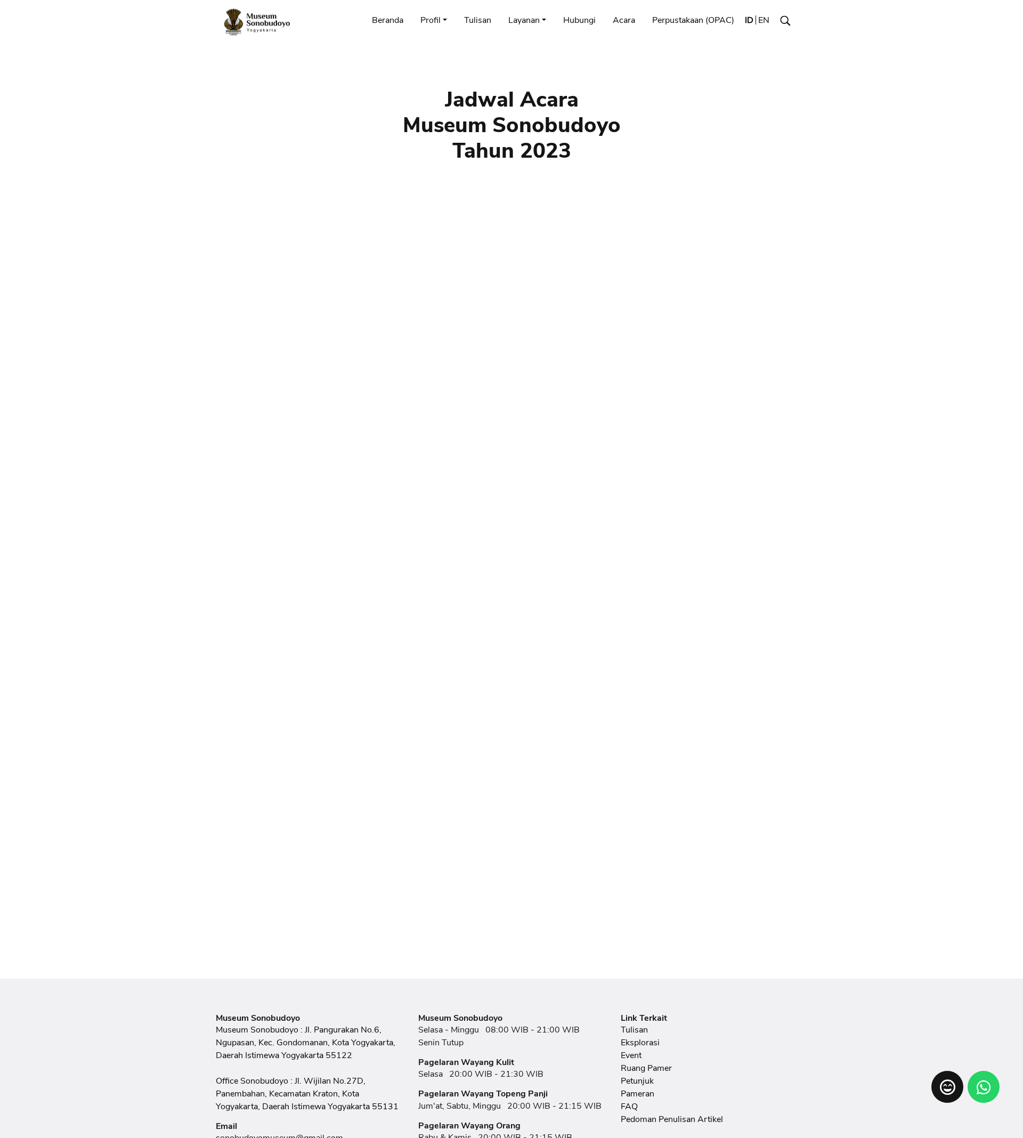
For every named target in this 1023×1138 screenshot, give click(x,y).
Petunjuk (637, 1081)
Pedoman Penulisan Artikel (672, 1119)
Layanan (524, 20)
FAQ (629, 1106)
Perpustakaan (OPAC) (693, 20)
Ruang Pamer (646, 1068)
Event (631, 1055)
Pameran (637, 1094)
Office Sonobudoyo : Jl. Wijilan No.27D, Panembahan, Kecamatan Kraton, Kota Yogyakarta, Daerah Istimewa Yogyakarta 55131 (307, 1093)
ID (749, 20)
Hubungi (579, 20)
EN (763, 20)
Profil (430, 20)
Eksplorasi (640, 1042)
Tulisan (477, 20)
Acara (624, 20)
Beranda (387, 20)
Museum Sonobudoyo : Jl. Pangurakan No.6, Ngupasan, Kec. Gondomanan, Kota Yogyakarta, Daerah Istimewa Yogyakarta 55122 (305, 1042)
